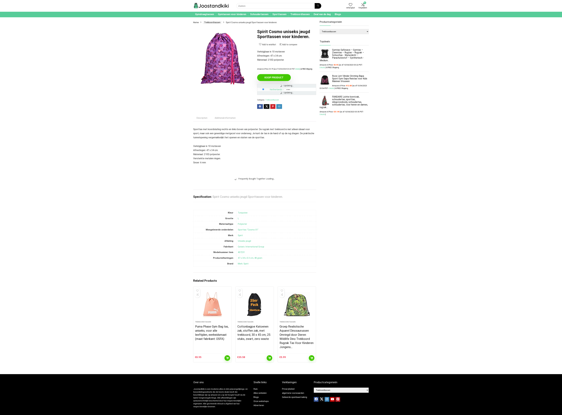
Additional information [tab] (225, 118)
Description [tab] (202, 118)
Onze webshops (261, 401)
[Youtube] (332, 399)
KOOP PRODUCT (273, 77)
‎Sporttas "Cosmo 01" (248, 230)
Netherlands (276, 89)
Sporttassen (279, 14)
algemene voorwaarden (293, 393)
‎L (238, 218)
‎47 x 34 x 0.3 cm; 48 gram (250, 258)
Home (196, 22)
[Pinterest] (337, 399)
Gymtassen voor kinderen (232, 14)
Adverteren (258, 405)
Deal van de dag (322, 14)
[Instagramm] (327, 399)
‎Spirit (240, 235)
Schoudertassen (259, 14)
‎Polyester (242, 224)
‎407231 (241, 252)
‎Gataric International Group (251, 247)
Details (297, 69)
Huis (255, 389)
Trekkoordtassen (300, 14)
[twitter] (321, 399)
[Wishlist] (350, 5)
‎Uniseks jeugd (244, 241)
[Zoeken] (318, 6)
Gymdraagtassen (204, 14)
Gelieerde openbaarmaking (294, 397)
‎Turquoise (242, 213)
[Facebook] (316, 399)
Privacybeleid (288, 389)
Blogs (338, 14)
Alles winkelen (260, 393)
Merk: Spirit (243, 264)
